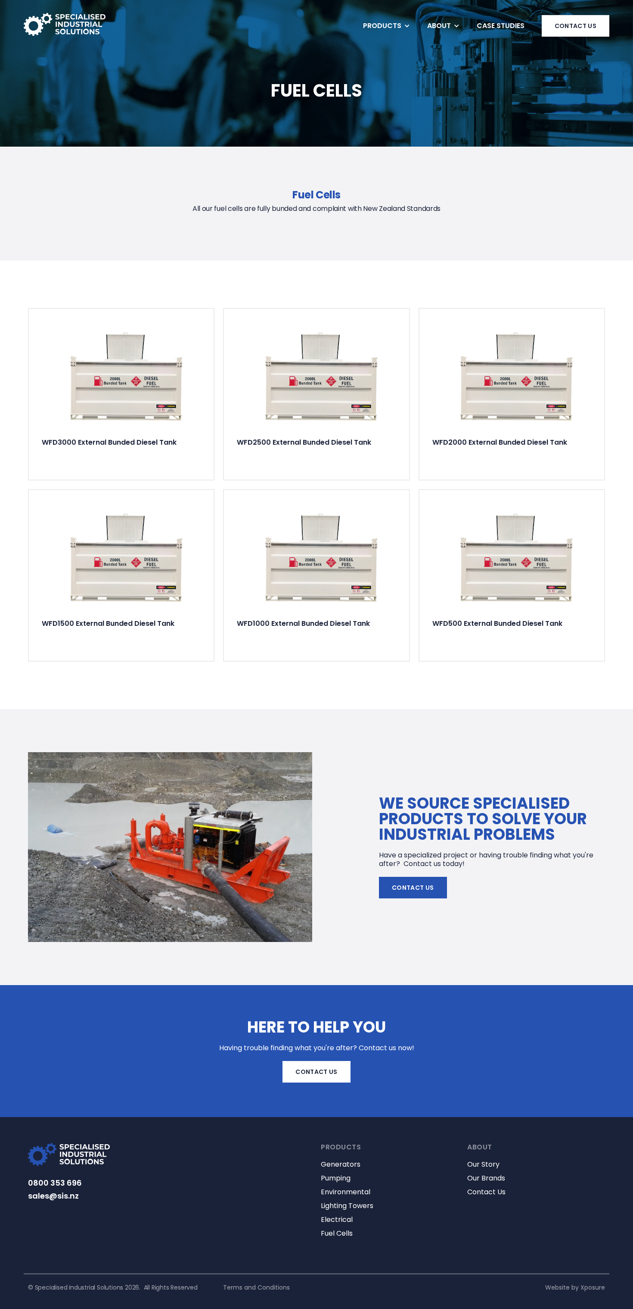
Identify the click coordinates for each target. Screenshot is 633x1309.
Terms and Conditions (256, 1287)
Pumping (336, 1178)
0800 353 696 (55, 1183)
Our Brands (486, 1178)
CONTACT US (576, 26)
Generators (340, 1164)
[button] (386, 26)
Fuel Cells (337, 1233)
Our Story (483, 1164)
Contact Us (413, 887)
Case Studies (500, 26)
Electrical (337, 1219)
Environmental (345, 1192)
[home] (65, 24)
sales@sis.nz (53, 1196)
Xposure (592, 1287)
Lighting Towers (347, 1206)
